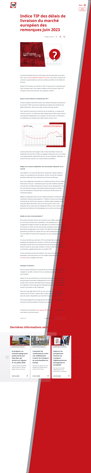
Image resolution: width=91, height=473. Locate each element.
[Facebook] (56, 36)
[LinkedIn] (64, 36)
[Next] (74, 357)
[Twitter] (60, 36)
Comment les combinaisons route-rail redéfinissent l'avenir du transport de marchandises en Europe (40, 357)
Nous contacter (82, 9)
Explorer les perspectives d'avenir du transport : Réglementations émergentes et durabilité (61, 357)
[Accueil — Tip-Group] (13, 5)
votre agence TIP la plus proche (45, 310)
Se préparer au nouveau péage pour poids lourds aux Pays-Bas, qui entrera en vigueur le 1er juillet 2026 (20, 357)
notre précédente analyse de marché (38, 77)
